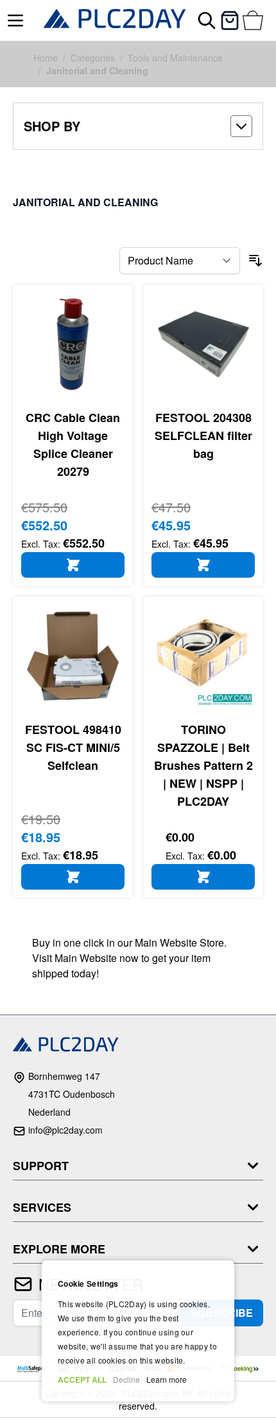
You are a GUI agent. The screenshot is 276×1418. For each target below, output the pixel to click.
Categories (93, 57)
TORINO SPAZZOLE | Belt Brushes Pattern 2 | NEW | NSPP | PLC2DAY (203, 765)
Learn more (166, 1379)
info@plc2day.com (65, 1129)
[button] (138, 126)
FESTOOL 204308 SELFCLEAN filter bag (203, 435)
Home (45, 57)
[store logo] (115, 20)
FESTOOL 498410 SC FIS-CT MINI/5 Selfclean (73, 747)
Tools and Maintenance (175, 57)
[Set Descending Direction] (255, 260)
